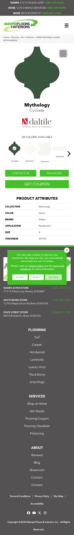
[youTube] (34, 513)
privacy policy (36, 265)
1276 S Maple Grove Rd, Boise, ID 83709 (25, 303)
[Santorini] (29, 148)
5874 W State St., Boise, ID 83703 (22, 315)
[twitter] (40, 513)
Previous (5, 148)
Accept (20, 277)
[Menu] (67, 25)
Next (68, 148)
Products (30, 37)
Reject (36, 277)
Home (6, 37)
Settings (53, 277)
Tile (22, 37)
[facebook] (29, 513)
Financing (54, 173)
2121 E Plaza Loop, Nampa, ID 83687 (24, 291)
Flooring (15, 37)
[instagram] (45, 513)
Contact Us (20, 173)
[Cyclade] (14, 148)
